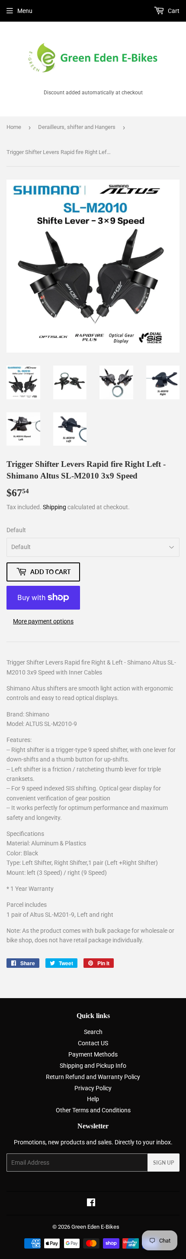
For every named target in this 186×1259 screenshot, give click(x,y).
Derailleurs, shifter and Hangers (76, 127)
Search (93, 1031)
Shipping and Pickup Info (93, 1065)
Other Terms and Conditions (93, 1110)
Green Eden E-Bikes (95, 1227)
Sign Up (163, 1162)
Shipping (54, 507)
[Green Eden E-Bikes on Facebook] (91, 1203)
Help (93, 1098)
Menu (24, 10)
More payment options (43, 621)
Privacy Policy (93, 1088)
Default (16, 530)
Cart (173, 10)
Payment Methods (93, 1054)
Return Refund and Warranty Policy (93, 1076)
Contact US (93, 1043)
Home (13, 127)
